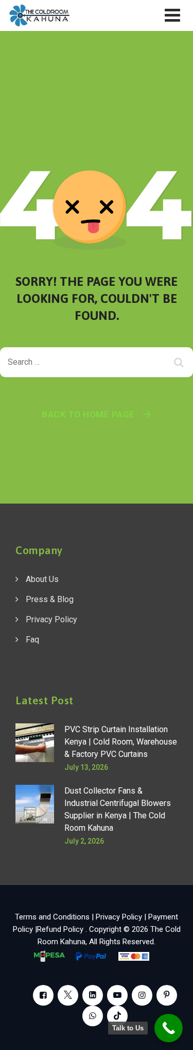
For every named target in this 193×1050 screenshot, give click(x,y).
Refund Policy (61, 929)
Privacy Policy (51, 619)
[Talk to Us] (168, 1028)
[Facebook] (43, 995)
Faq (32, 639)
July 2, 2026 (84, 841)
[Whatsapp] (92, 1016)
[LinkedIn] (92, 995)
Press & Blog (50, 599)
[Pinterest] (166, 995)
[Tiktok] (117, 1016)
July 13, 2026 (86, 767)
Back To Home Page (88, 414)
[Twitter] (68, 995)
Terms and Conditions (52, 917)
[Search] (180, 362)
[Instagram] (142, 995)
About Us (42, 579)
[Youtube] (117, 995)
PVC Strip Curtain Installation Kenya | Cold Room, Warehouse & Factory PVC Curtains (120, 741)
